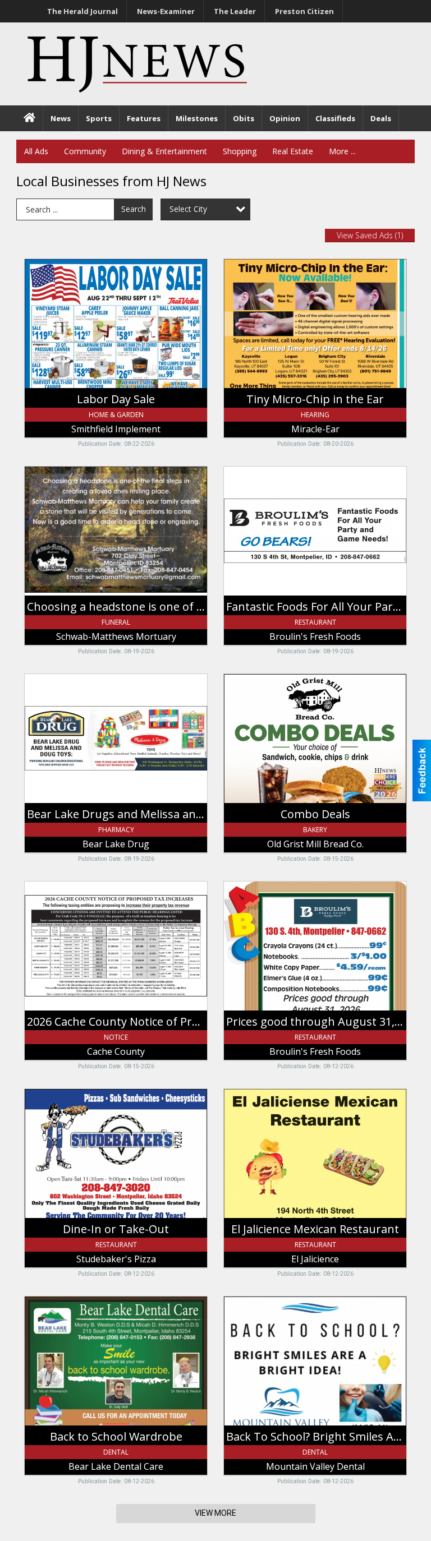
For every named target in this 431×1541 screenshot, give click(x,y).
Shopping (239, 151)
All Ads (36, 151)
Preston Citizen (304, 11)
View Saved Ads (370, 235)
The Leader (235, 11)
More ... (342, 151)
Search (133, 209)
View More (215, 1512)
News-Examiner (166, 11)
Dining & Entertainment (164, 151)
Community (85, 151)
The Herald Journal (82, 11)
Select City (188, 209)
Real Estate (292, 151)
